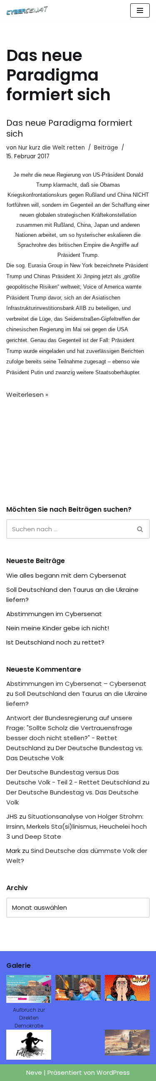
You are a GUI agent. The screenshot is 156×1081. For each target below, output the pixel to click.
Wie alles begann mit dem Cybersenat (66, 575)
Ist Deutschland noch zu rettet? (55, 642)
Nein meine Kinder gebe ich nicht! (57, 628)
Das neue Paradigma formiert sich (69, 128)
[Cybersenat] (29, 10)
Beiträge (106, 148)
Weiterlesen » (27, 394)
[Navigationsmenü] (140, 10)
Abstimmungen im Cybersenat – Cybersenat (76, 683)
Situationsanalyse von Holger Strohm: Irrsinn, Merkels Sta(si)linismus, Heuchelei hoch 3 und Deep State (76, 826)
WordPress (113, 1072)
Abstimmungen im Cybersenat (54, 613)
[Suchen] (140, 529)
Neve (34, 1072)
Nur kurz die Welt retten (51, 148)
